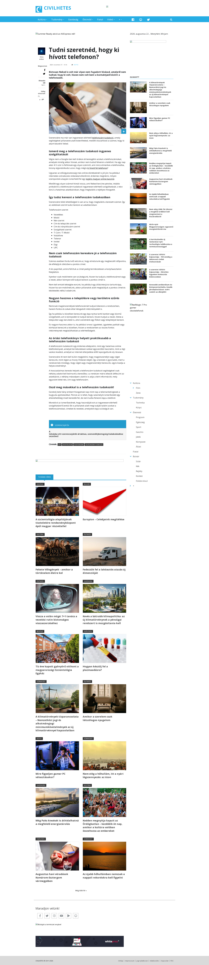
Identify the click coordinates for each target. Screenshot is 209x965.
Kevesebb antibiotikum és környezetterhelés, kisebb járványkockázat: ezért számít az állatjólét (160, 288)
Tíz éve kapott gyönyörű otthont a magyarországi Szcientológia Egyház (57, 670)
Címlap (120, 961)
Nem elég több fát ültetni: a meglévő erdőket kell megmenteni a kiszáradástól (160, 213)
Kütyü (76, 65)
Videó (110, 19)
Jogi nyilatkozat (142, 961)
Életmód (87, 19)
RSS (172, 961)
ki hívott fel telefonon (97, 168)
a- (40, 99)
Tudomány (56, 19)
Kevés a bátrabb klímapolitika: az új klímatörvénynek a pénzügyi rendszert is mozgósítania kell (104, 620)
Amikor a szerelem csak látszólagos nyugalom (97, 718)
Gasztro (139, 432)
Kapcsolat (164, 961)
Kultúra (41, 19)
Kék (137, 466)
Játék (138, 436)
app (59, 444)
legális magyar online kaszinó (100, 179)
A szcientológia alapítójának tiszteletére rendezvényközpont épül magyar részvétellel (56, 523)
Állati (138, 446)
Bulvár (87, 484)
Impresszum (129, 961)
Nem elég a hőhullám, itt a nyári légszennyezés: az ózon (103, 775)
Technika (140, 402)
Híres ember (41, 58)
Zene (138, 392)
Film (138, 387)
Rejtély (139, 471)
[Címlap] (39, 9)
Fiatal (100, 19)
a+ (43, 99)
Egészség (88, 631)
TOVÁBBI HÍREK (45, 477)
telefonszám (78, 444)
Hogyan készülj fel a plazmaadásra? (95, 668)
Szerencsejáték (61, 425)
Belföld (40, 631)
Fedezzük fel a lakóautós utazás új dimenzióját (104, 571)
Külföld (40, 484)
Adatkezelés (154, 961)
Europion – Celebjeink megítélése (103, 519)
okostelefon (67, 444)
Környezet (41, 681)
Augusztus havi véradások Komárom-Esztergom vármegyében (52, 877)
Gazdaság (73, 19)
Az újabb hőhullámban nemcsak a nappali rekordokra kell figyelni (104, 875)
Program (140, 417)
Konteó (139, 476)
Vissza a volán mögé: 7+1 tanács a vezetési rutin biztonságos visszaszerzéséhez (56, 620)
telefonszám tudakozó (102, 137)
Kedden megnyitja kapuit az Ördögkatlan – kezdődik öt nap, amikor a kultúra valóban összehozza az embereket (102, 825)
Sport (138, 427)
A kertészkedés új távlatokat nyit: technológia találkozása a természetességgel (160, 243)
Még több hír (80, 890)
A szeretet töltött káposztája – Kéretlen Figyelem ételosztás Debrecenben (158, 273)
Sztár (138, 461)
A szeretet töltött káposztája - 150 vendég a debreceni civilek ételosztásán (160, 258)
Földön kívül (142, 481)
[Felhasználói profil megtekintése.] (41, 51)
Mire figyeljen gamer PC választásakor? (50, 775)
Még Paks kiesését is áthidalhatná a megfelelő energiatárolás (57, 822)
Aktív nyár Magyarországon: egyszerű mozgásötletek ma (161, 226)
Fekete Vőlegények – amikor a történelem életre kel (54, 571)
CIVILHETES (57, 7)
